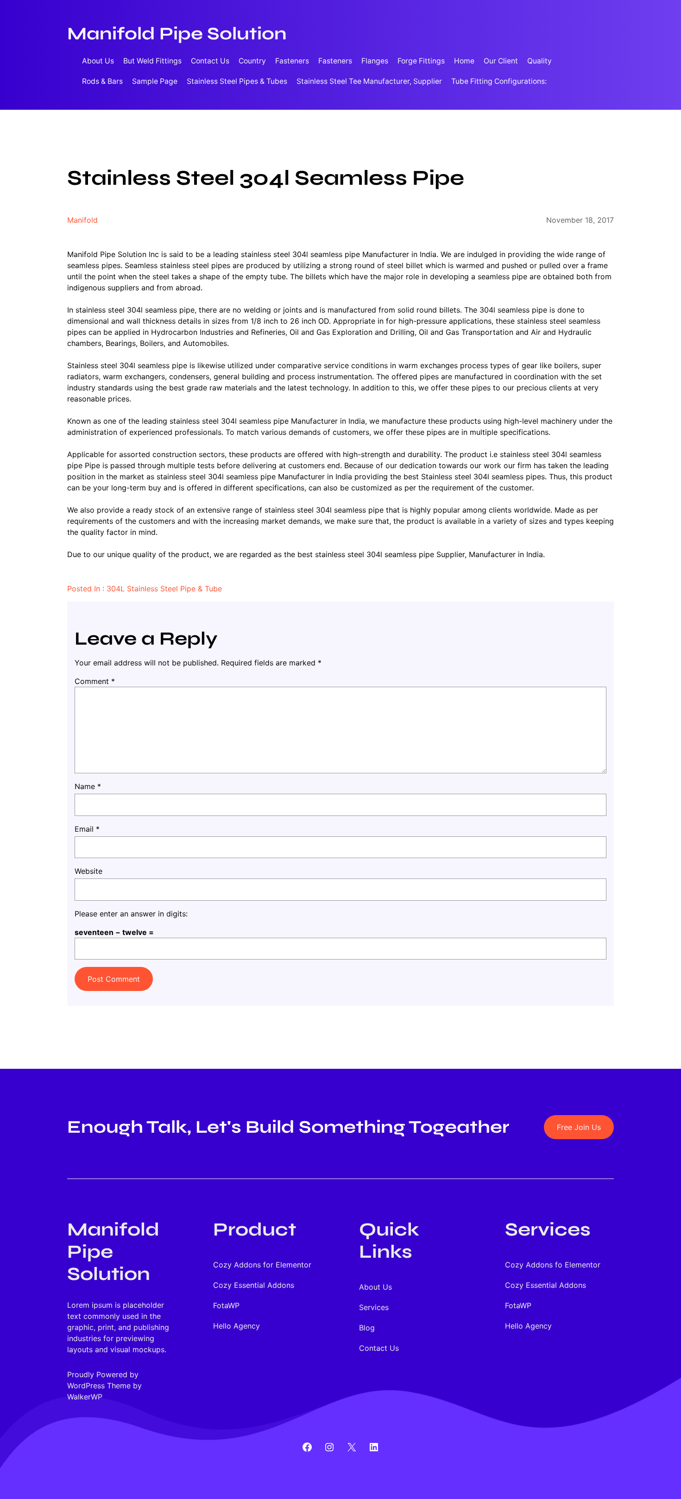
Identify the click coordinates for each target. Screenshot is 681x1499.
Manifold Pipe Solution (177, 33)
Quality (539, 60)
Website (88, 871)
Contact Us (210, 60)
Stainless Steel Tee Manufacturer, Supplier (369, 81)
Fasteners (292, 60)
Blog (367, 1327)
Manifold (82, 220)
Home (464, 60)
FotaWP (226, 1305)
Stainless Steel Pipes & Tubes (237, 81)
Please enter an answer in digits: (131, 913)
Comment (95, 681)
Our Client (501, 60)
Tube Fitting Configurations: (499, 81)
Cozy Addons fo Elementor (552, 1264)
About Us (98, 60)
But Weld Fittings (152, 60)
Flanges (374, 60)
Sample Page (154, 81)
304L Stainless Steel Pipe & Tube (164, 588)
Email (87, 829)
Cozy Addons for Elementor (262, 1264)
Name (88, 786)
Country (252, 60)
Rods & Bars (102, 81)
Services (374, 1307)
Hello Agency (236, 1325)
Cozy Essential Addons (253, 1285)
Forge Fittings (421, 60)
